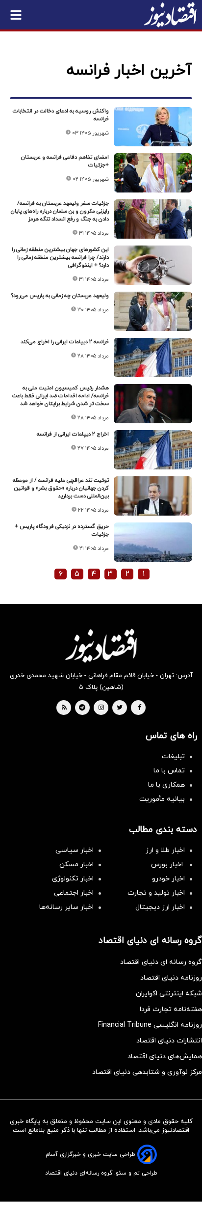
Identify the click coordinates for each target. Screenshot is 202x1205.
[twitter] (120, 708)
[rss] (64, 708)
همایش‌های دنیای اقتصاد (164, 1056)
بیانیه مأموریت (162, 799)
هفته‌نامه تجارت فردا (171, 1009)
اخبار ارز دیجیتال (160, 907)
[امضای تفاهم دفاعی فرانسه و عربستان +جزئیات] (153, 172)
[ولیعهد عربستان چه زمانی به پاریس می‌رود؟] (153, 311)
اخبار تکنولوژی (73, 878)
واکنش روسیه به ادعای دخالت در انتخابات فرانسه (61, 115)
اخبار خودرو (168, 878)
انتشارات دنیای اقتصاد (169, 1040)
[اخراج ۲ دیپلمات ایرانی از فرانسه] (153, 449)
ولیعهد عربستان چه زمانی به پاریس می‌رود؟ (60, 296)
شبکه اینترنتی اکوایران (169, 993)
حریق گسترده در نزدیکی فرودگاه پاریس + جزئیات (62, 530)
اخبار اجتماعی (74, 893)
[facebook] (139, 708)
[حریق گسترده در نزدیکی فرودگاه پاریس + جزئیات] (153, 542)
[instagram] (101, 708)
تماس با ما (169, 770)
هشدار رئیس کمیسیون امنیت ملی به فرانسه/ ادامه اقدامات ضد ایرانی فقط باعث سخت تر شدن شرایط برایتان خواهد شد (60, 396)
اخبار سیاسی (74, 850)
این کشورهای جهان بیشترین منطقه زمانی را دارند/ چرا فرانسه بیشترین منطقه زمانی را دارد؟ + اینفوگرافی (60, 257)
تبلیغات (173, 756)
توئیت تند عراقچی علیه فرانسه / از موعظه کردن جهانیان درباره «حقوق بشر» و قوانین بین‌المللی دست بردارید (61, 488)
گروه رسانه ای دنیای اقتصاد (161, 962)
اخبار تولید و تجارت (156, 893)
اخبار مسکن (76, 864)
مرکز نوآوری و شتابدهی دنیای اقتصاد (147, 1072)
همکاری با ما (166, 785)
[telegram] (82, 708)
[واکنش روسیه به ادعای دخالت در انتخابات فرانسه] (153, 126)
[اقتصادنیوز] (101, 646)
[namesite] (170, 14)
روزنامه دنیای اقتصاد (171, 978)
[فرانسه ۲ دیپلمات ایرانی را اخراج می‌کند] (153, 357)
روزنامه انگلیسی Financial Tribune (150, 1025)
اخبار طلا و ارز (165, 850)
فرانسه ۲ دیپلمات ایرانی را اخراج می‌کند (65, 342)
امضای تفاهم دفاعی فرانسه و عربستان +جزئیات (65, 161)
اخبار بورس (168, 864)
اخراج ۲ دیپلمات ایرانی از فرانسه (73, 434)
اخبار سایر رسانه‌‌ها (66, 907)
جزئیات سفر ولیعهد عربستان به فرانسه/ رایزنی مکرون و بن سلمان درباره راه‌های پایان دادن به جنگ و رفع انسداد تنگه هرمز (60, 211)
